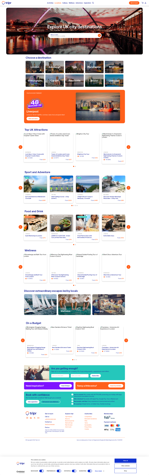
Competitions (88, 416)
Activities (50, 3)
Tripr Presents (68, 416)
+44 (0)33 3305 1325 (50, 419)
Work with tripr (69, 423)
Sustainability (88, 425)
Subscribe (95, 376)
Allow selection (125, 465)
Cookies (87, 429)
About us (67, 418)
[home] (7, 3)
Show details (98, 471)
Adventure (79, 3)
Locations (58, 3)
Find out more (33, 118)
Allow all (125, 460)
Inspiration (87, 3)
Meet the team (68, 425)
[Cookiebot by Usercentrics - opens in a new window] (20, 472)
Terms (86, 423)
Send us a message (50, 424)
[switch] (59, 471)
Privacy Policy (88, 427)
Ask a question (32, 402)
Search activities (115, 386)
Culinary (65, 3)
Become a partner (69, 420)
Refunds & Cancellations (50, 402)
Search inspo (65, 386)
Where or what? (54, 34)
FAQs (86, 420)
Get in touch (134, 3)
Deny (125, 470)
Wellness (71, 3)
